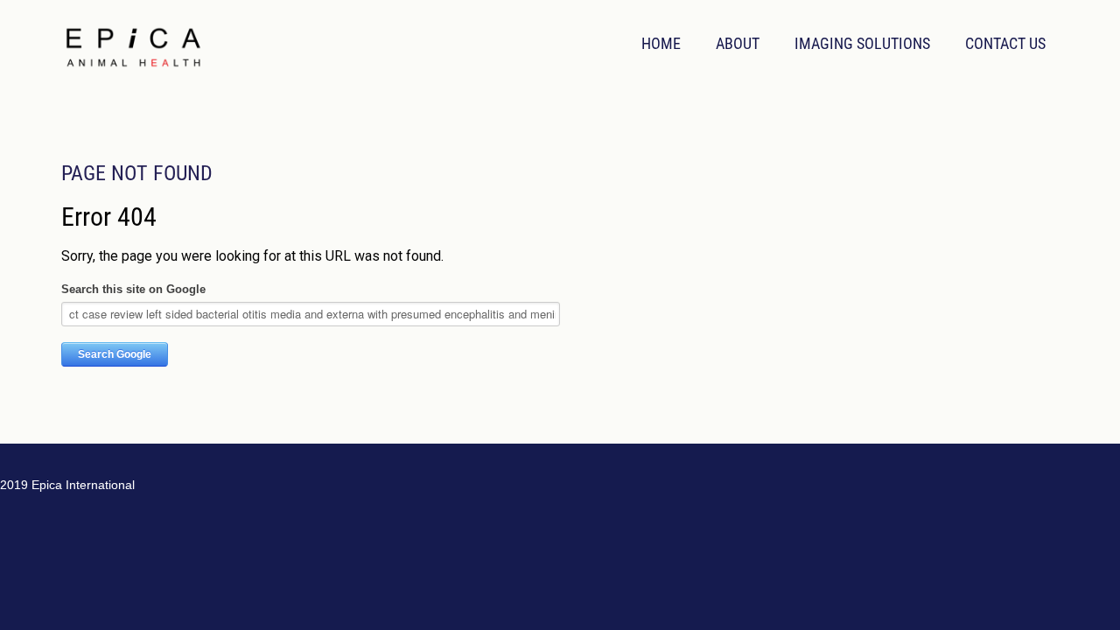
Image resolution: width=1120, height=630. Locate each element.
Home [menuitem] (661, 43)
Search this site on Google (133, 289)
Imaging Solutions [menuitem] (862, 43)
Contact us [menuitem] (1005, 43)
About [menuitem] (738, 43)
